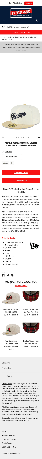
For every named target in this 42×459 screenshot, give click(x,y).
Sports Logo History (9, 447)
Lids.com (29, 3)
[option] (21, 117)
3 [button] (18, 137)
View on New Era (21, 180)
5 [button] (23, 137)
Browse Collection (21, 285)
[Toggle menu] (4, 20)
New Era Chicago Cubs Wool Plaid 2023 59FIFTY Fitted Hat (11, 312)
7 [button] (28, 137)
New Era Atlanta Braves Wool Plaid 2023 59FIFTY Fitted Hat (31, 344)
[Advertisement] (21, 74)
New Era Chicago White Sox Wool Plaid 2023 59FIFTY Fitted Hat (31, 312)
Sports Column (7, 443)
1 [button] (13, 137)
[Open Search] (3, 27)
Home (4, 431)
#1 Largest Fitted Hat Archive (21, 32)
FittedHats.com (16, 453)
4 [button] (21, 137)
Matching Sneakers (8, 435)
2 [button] (16, 137)
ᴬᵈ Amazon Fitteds (21, 173)
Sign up (9, 376)
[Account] (37, 20)
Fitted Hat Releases (9, 439)
